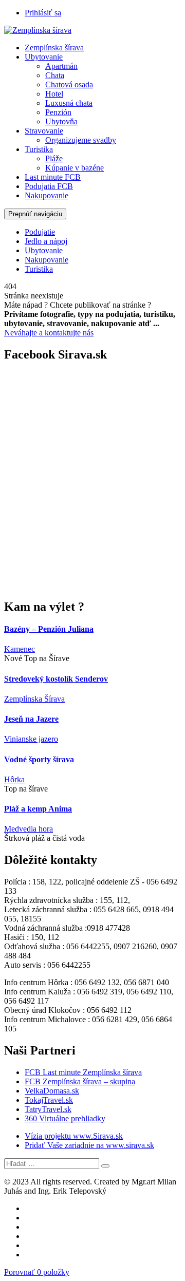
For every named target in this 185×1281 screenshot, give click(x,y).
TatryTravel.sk (48, 1109)
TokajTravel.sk (49, 1100)
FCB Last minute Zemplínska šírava (83, 1072)
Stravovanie (44, 130)
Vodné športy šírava (39, 759)
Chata (54, 75)
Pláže (54, 158)
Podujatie (40, 232)
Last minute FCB (53, 177)
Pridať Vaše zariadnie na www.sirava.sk (89, 1145)
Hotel (54, 93)
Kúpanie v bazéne (74, 167)
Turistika (39, 149)
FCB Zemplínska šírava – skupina (80, 1081)
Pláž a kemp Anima (38, 808)
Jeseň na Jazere (31, 718)
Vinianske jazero (31, 738)
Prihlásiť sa (43, 12)
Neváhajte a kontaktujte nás (49, 332)
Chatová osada (69, 84)
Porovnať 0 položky (36, 1272)
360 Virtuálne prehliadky (65, 1118)
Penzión (58, 112)
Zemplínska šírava (54, 47)
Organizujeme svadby (80, 140)
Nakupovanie (46, 195)
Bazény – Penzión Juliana (49, 629)
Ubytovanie (44, 56)
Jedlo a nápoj (46, 241)
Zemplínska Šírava (34, 698)
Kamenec (19, 649)
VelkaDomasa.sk (52, 1090)
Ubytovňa (61, 121)
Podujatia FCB (49, 186)
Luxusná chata (68, 103)
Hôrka (14, 779)
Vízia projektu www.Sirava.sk (74, 1136)
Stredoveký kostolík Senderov (56, 678)
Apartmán (61, 66)
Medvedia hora (28, 828)
